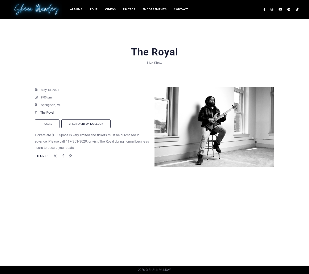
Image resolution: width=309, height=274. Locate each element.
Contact (181, 9)
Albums (76, 9)
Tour (94, 9)
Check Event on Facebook (86, 123)
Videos (110, 9)
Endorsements (155, 9)
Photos (129, 9)
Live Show (154, 63)
